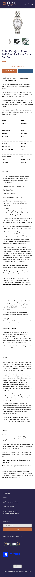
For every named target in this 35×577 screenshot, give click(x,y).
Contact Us (9, 71)
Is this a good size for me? (25, 71)
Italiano (17, 566)
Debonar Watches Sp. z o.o (14, 571)
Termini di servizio (8, 507)
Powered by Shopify (26, 571)
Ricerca (5, 497)
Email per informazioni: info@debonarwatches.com (11, 512)
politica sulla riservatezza (10, 502)
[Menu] (21, 4)
